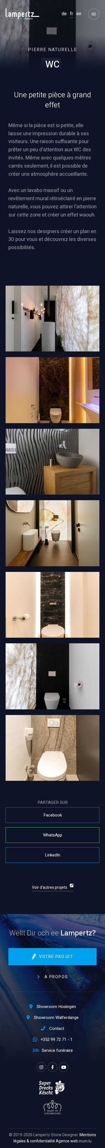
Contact (56, 1028)
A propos (56, 977)
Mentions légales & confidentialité (54, 1138)
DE (64, 13)
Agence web (67, 1141)
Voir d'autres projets (49, 887)
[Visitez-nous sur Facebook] (52, 1067)
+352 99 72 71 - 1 (57, 1039)
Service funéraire (57, 1050)
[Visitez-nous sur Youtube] (64, 1067)
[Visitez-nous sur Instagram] (41, 1067)
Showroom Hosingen (56, 1006)
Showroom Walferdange (56, 1017)
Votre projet (56, 957)
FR (71, 13)
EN (78, 13)
